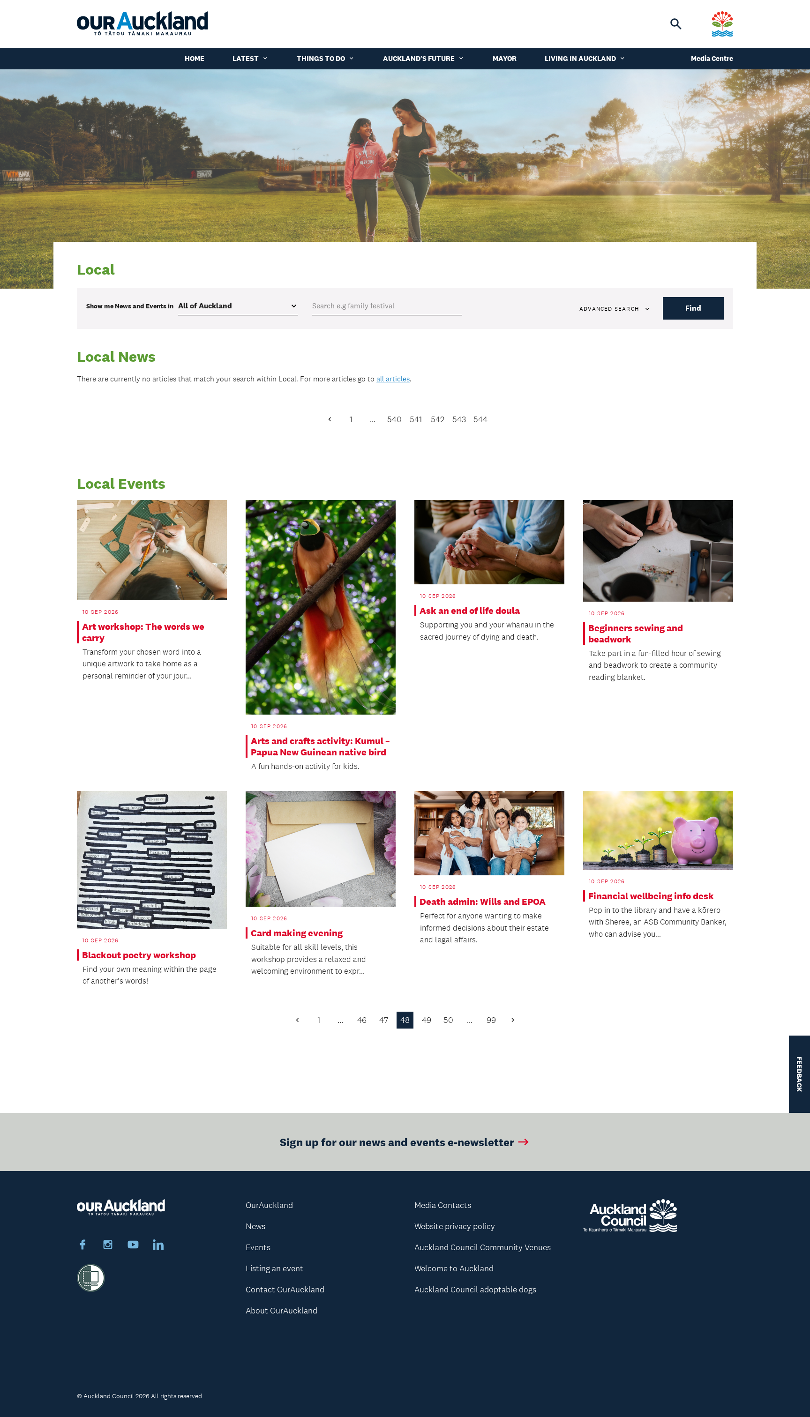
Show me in (129, 306)
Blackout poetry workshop (139, 955)
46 (362, 1020)
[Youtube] (133, 1246)
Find (693, 308)
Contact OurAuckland (285, 1289)
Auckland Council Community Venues (482, 1247)
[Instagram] (107, 1246)
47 (383, 1020)
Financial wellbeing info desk (651, 896)
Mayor (505, 58)
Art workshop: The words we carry (143, 632)
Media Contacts (442, 1205)
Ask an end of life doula (470, 610)
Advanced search (609, 309)
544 (480, 419)
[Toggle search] (675, 23)
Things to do (321, 58)
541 (416, 419)
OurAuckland (269, 1205)
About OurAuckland (281, 1310)
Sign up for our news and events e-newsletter (397, 1141)
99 (491, 1020)
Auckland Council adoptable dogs (475, 1289)
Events (258, 1247)
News (255, 1226)
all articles (393, 379)
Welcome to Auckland (454, 1268)
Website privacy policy (454, 1226)
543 (459, 419)
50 (448, 1020)
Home (194, 58)
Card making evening (297, 933)
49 (426, 1020)
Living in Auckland (580, 58)
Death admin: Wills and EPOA (483, 901)
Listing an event (274, 1268)
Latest (245, 58)
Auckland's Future (419, 58)
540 (394, 419)
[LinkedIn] (158, 1246)
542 (437, 419)
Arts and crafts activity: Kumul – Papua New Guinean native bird (320, 746)
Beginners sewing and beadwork (635, 633)
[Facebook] (82, 1246)
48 (405, 1020)
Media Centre (712, 58)
